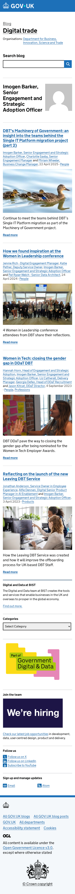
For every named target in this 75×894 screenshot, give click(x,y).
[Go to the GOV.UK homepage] (18, 5)
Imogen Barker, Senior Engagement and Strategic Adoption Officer (37, 269)
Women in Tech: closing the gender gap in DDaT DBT (34, 361)
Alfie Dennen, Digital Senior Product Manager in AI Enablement (35, 492)
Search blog (14, 55)
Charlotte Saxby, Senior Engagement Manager (30, 158)
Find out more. (12, 606)
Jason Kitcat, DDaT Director (26, 386)
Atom (46, 785)
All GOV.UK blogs (16, 816)
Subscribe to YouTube (22, 765)
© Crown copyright (37, 884)
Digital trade (20, 30)
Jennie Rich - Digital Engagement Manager (31, 263)
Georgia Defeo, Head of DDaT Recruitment (44, 382)
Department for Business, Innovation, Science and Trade (43, 40)
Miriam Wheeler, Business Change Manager (31, 162)
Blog (7, 23)
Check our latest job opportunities (25, 734)
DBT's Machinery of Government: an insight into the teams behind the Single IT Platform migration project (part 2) (36, 138)
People (64, 164)
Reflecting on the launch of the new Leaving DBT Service (35, 476)
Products (28, 501)
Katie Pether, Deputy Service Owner (35, 265)
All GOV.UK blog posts (51, 816)
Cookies (50, 828)
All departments (32, 822)
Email (11, 785)
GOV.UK (9, 822)
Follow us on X (17, 757)
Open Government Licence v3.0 (27, 847)
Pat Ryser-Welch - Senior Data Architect (34, 275)
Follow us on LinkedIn (22, 761)
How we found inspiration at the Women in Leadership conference (33, 253)
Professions (22, 390)
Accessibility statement (21, 828)
